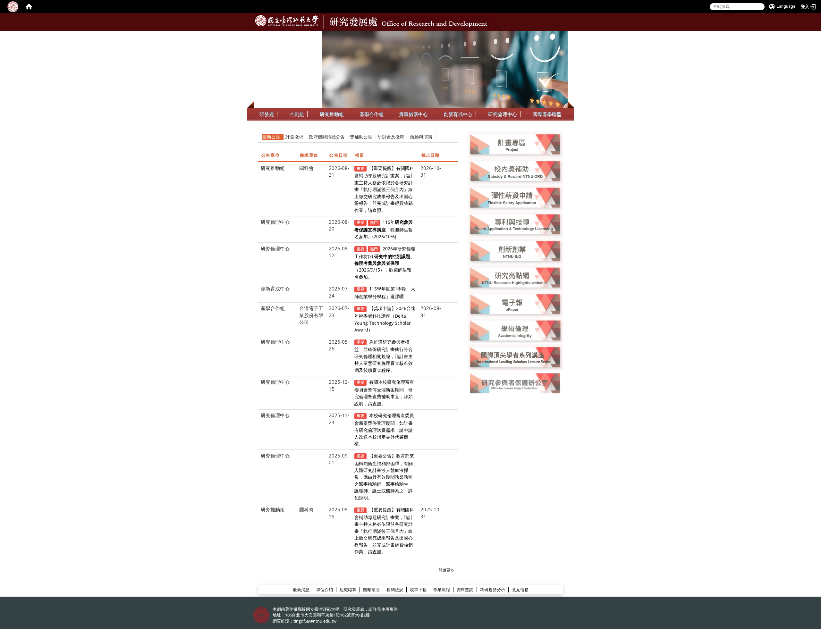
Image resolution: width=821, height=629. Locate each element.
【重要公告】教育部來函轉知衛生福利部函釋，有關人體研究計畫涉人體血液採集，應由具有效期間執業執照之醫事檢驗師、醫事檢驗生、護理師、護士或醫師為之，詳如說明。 (384, 477)
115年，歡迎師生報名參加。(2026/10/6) (383, 229)
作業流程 (441, 589)
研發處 (266, 114)
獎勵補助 (371, 589)
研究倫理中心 (502, 114)
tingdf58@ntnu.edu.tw (314, 621)
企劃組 (297, 114)
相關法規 (394, 589)
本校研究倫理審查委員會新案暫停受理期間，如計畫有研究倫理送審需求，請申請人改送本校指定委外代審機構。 (384, 429)
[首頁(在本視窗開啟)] (29, 6)
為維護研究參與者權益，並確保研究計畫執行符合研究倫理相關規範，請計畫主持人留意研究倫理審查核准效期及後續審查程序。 (383, 356)
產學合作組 (372, 114)
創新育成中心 (458, 114)
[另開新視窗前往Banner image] (515, 250)
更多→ (446, 570)
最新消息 (301, 589)
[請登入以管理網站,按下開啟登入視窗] (13, 6)
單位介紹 (324, 589)
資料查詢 (465, 589)
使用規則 (389, 609)
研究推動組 (332, 114)
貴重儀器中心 (413, 114)
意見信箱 (520, 589)
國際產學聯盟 (547, 114)
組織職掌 (348, 589)
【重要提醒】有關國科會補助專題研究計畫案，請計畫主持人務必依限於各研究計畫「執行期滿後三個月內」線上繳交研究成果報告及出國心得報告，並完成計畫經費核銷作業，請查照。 (384, 189)
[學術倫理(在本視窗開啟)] (515, 330)
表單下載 (418, 589)
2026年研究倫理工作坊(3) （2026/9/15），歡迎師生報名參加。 (385, 263)
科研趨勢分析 (492, 589)
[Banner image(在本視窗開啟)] (515, 143)
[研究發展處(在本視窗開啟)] (287, 21)
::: (562, 35)
